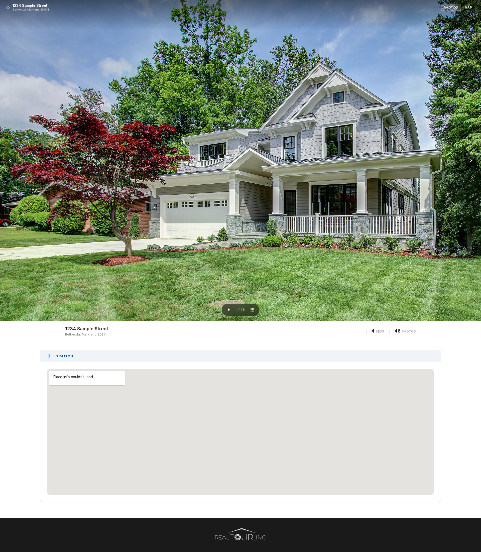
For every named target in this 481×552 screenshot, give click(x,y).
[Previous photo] (10, 160)
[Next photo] (471, 160)
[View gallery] (252, 310)
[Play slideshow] (229, 310)
